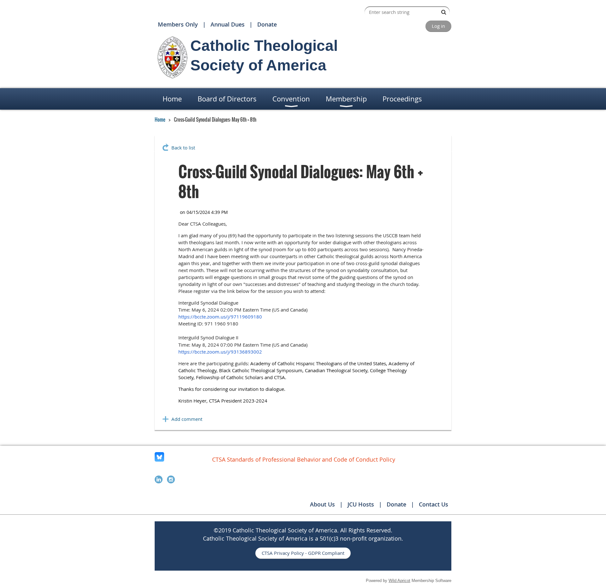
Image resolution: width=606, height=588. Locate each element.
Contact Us (433, 504)
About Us (322, 504)
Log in (438, 26)
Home (160, 119)
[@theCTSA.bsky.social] (159, 460)
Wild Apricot (399, 580)
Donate (267, 24)
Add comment (186, 419)
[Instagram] (171, 479)
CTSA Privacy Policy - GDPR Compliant (303, 553)
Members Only (178, 24)
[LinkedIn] (159, 479)
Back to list (183, 147)
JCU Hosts (361, 504)
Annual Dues (228, 24)
